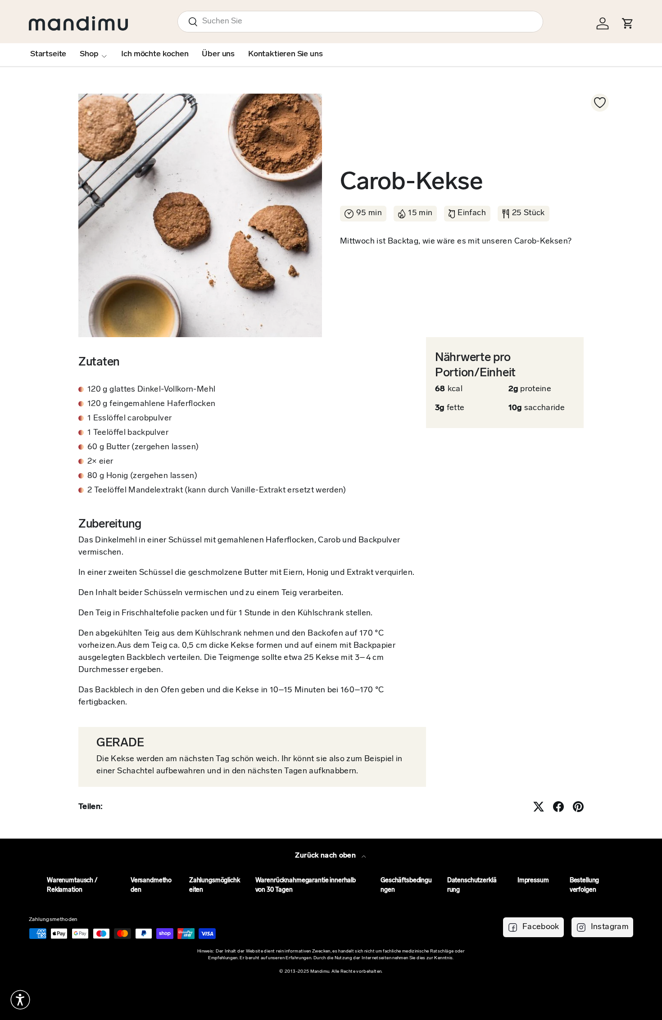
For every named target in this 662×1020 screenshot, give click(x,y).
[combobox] (360, 21)
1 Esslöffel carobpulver (129, 419)
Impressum (533, 880)
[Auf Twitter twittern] (539, 807)
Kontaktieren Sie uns (285, 54)
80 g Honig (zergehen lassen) (142, 476)
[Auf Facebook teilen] (558, 807)
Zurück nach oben (326, 855)
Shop (89, 54)
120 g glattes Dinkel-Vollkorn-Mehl (151, 390)
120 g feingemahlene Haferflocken (151, 404)
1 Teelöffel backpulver (127, 433)
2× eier (100, 462)
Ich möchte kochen (154, 54)
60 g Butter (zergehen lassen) (143, 447)
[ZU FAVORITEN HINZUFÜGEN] (600, 103)
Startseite (48, 54)
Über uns (218, 54)
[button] (20, 999)
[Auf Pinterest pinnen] (578, 807)
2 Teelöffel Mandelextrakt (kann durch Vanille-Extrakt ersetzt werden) (216, 491)
